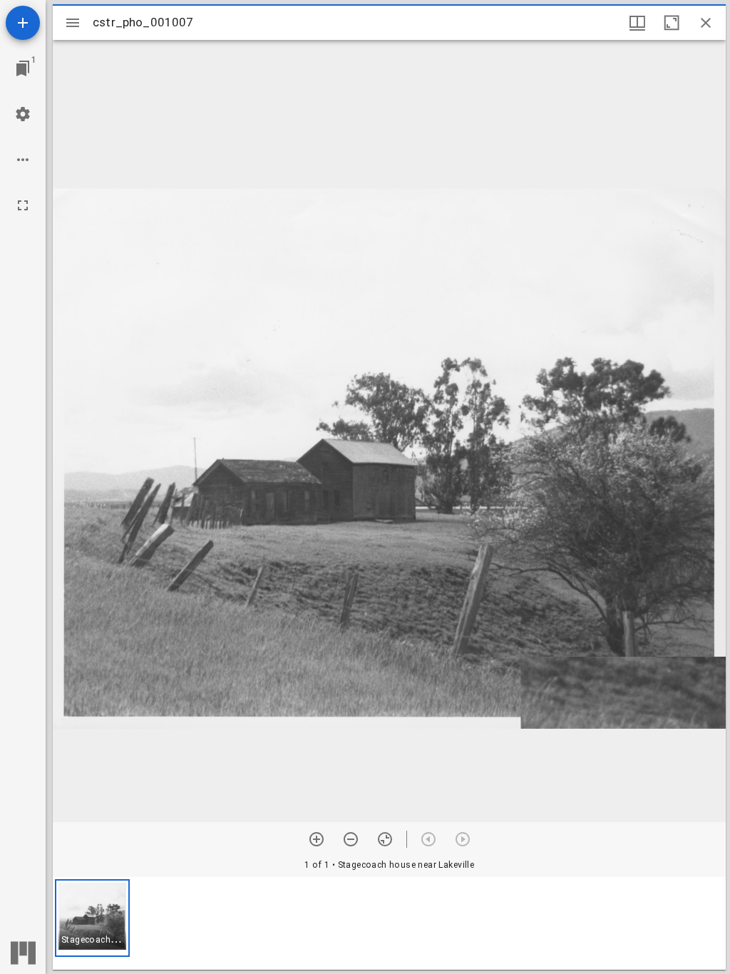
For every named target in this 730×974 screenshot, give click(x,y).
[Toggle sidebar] (73, 23)
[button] (92, 918)
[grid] (389, 923)
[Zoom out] (351, 839)
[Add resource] (23, 23)
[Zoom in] (316, 839)
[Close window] (706, 23)
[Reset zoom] (385, 839)
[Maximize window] (671, 23)
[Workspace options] (23, 160)
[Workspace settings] (23, 114)
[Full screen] (23, 205)
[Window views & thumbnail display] (637, 23)
